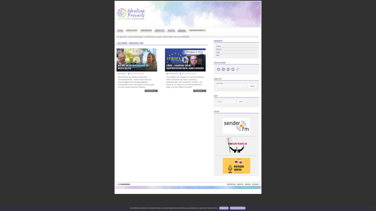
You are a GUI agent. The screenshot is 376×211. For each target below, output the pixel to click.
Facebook (223, 69)
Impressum (248, 184)
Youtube (218, 69)
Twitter (228, 69)
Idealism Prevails (125, 184)
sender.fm (237, 69)
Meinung (182, 30)
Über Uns (218, 49)
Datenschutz (255, 184)
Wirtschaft (159, 30)
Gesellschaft (131, 30)
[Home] (131, 14)
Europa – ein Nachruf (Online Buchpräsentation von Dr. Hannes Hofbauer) (185, 67)
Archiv (218, 52)
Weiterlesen (150, 91)
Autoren (218, 46)
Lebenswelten (146, 30)
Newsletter (240, 184)
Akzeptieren (224, 208)
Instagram (233, 69)
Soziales (171, 30)
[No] (374, 208)
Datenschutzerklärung (238, 208)
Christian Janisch (138, 74)
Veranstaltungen (196, 30)
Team (217, 55)
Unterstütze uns (231, 184)
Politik (120, 30)
